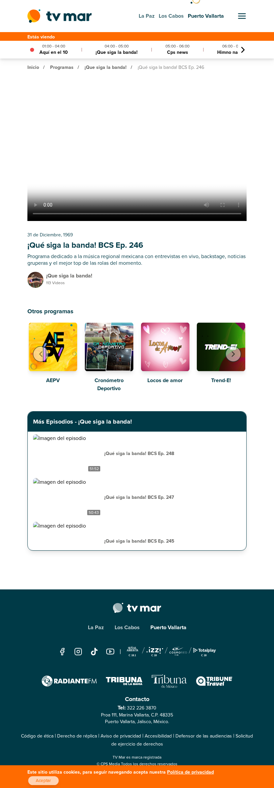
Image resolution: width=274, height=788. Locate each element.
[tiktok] (94, 651)
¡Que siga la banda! (117, 52)
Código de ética (37, 736)
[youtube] (110, 651)
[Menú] (242, 16)
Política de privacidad (190, 772)
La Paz (96, 627)
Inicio (33, 67)
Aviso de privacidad (121, 736)
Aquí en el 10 (53, 52)
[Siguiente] (243, 50)
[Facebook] (62, 651)
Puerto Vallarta (168, 627)
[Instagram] (78, 651)
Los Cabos (127, 627)
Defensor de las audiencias (203, 736)
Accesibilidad (158, 736)
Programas (62, 67)
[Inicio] (59, 16)
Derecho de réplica (77, 736)
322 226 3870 (141, 707)
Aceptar (43, 780)
